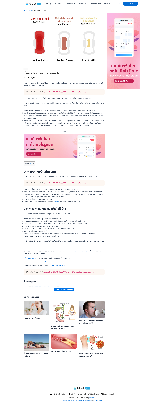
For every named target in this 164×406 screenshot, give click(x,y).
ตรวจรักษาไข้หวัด (87, 400)
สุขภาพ (26, 69)
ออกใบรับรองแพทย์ (76, 400)
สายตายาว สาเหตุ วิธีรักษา (32, 318)
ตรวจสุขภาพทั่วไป (97, 400)
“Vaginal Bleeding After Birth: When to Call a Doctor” (45, 286)
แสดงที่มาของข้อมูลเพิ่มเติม (64, 289)
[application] (51, 4)
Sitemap (92, 398)
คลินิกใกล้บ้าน (67, 400)
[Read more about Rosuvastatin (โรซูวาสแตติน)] (64, 341)
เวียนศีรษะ (57, 202)
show (31, 164)
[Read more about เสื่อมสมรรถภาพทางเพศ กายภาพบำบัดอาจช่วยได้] (36, 342)
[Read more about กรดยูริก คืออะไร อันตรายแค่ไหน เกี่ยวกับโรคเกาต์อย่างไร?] (92, 342)
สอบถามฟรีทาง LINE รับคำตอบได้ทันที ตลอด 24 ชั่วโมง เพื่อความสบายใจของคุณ (68, 92)
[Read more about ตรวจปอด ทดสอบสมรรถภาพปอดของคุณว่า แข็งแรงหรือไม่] (92, 309)
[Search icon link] (120, 4)
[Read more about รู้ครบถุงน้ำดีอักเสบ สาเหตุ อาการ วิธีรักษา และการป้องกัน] (64, 312)
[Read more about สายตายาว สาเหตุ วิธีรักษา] (36, 308)
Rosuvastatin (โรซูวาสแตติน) (61, 351)
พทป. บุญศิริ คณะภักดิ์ (58, 266)
